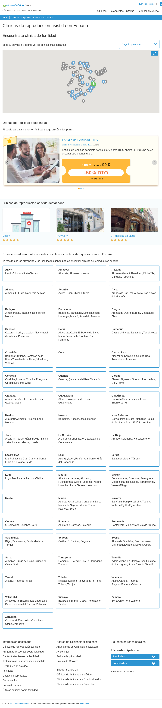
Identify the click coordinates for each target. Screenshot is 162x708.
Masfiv (6, 235)
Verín (34, 525)
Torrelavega (150, 332)
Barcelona (76, 312)
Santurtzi (63, 604)
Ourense (25, 525)
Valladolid (41, 604)
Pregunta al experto (148, 11)
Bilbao (74, 600)
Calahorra (126, 438)
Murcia (83, 505)
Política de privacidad (68, 656)
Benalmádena (119, 478)
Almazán (10, 561)
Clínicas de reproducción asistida (21, 646)
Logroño (145, 438)
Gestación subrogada (15, 675)
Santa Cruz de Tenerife (141, 564)
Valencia (136, 584)
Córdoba (10, 379)
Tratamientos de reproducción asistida (24, 661)
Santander (136, 332)
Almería (9, 293)
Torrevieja (128, 276)
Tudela (146, 501)
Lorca (98, 501)
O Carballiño (12, 525)
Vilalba (39, 478)
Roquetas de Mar (35, 293)
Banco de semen (12, 685)
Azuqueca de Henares (80, 399)
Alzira (115, 580)
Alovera (62, 399)
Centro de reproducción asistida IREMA (77, 145)
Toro (127, 600)
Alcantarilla (74, 501)
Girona (136, 379)
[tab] (79, 188)
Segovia (85, 541)
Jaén (8, 442)
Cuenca (62, 379)
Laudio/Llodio (13, 273)
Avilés (61, 293)
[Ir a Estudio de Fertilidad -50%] (33, 160)
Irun (126, 402)
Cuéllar (62, 541)
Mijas (135, 481)
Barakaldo (64, 600)
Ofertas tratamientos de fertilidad (21, 656)
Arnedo (116, 438)
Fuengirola (147, 478)
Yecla (73, 508)
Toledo (62, 584)
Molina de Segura (68, 505)
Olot (114, 383)
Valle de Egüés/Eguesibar (126, 505)
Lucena (20, 379)
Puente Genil (23, 383)
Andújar (26, 438)
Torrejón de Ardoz (87, 485)
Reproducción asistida (15, 666)
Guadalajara (65, 402)
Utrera (147, 544)
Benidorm (136, 273)
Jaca (83, 419)
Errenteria (117, 402)
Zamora (135, 600)
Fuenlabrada (65, 481)
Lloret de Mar (148, 379)
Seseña (72, 580)
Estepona (134, 478)
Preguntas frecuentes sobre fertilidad (23, 651)
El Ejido (19, 293)
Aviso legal (62, 651)
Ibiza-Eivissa (127, 419)
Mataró (74, 316)
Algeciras (63, 332)
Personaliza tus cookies (122, 671)
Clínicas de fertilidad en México (74, 674)
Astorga (62, 458)
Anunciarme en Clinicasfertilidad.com (77, 646)
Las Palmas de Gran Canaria (21, 458)
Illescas (62, 580)
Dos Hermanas (142, 541)
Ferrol (73, 438)
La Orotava (133, 561)
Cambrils (63, 561)
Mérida (9, 316)
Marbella (126, 481)
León (71, 458)
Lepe (40, 419)
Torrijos (71, 584)
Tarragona (96, 561)
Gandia (123, 580)
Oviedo (78, 293)
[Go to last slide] (7, 162)
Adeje (115, 561)
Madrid (98, 481)
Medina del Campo (24, 604)
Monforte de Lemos (23, 478)
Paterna (133, 580)
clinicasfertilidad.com (19, 703)
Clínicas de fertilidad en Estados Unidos (78, 679)
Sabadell (84, 316)
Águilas (62, 501)
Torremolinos (147, 481)
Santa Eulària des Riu (138, 422)
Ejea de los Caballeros (31, 620)
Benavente (118, 600)
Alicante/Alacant (121, 273)
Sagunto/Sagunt (121, 584)
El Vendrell (76, 561)
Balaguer (117, 458)
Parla (73, 485)
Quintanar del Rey (79, 379)
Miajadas (28, 332)
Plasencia (23, 336)
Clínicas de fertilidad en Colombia (75, 684)
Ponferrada (81, 458)
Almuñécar (11, 399)
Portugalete (94, 600)
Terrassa (95, 316)
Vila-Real (42, 359)
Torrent (121, 383)
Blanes (115, 379)
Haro (136, 438)
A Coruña (63, 438)
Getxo (83, 600)
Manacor (140, 419)
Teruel (28, 580)
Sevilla (139, 544)
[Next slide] (154, 162)
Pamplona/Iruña (132, 501)
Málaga (116, 481)
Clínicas (101, 11)
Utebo (8, 624)
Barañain (117, 501)
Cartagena (88, 501)
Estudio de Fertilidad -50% (80, 140)
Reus (86, 561)
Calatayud (11, 620)
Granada (32, 399)
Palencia (86, 525)
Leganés (88, 481)
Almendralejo (12, 312)
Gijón (70, 293)
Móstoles (63, 485)
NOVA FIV (62, 235)
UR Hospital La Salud (123, 235)
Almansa (74, 273)
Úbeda (34, 442)
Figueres (126, 379)
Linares (16, 442)
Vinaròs (9, 363)
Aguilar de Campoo (69, 525)
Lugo (8, 478)
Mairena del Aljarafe (123, 544)
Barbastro (63, 419)
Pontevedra (118, 525)
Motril (18, 402)
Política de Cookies (67, 661)
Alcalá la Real (13, 438)
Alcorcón (85, 478)
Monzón (91, 419)
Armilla (22, 399)
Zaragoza (18, 624)
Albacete (63, 273)
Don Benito (38, 312)
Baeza (35, 438)
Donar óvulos (10, 680)
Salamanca (18, 541)
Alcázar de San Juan (123, 356)
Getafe (77, 481)
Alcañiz (9, 580)
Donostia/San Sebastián (125, 399)
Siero (86, 293)
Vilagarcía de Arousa (144, 525)
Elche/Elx (148, 273)
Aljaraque (10, 419)
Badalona (63, 312)
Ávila (140, 293)
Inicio (5, 17)
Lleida (126, 458)
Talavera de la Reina (89, 580)
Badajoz (26, 312)
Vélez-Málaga (119, 485)
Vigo (128, 525)
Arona (122, 561)
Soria (16, 564)
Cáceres (10, 332)
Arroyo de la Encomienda (19, 600)
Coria (19, 332)
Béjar (8, 541)
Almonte (22, 419)
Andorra (19, 580)
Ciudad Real (143, 356)
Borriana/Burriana (15, 356)
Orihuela (116, 276)
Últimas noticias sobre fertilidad (20, 690)
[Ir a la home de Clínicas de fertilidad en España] (22, 6)
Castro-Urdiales (120, 332)
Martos (25, 442)
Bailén (44, 438)
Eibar (143, 399)
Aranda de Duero (121, 312)
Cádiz (73, 332)
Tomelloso (131, 359)
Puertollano (118, 359)
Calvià (115, 419)
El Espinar (73, 541)
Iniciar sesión (147, 4)
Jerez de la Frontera (77, 336)
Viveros (85, 273)
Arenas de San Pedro (124, 293)
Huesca (75, 419)
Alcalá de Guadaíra (122, 541)
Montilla (30, 379)
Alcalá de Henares (68, 478)
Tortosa (62, 564)
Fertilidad (8, 670)
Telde (29, 462)
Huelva (32, 419)
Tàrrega (135, 458)
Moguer (9, 422)
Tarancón (95, 379)
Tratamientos (116, 11)
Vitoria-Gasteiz (30, 273)
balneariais (84, 703)
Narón (81, 438)
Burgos (136, 312)
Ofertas (130, 11)
